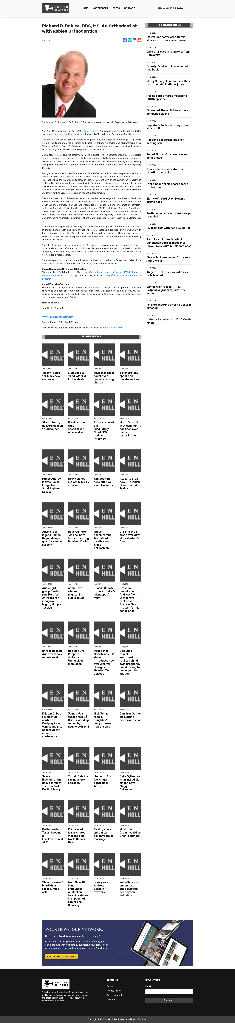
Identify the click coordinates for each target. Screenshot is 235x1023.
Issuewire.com (89, 131)
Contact (111, 999)
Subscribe (169, 1000)
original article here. (113, 327)
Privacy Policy (114, 990)
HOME (85, 8)
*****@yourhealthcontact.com (57, 317)
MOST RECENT (100, 8)
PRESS (116, 8)
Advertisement (114, 995)
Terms (110, 986)
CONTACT (129, 8)
